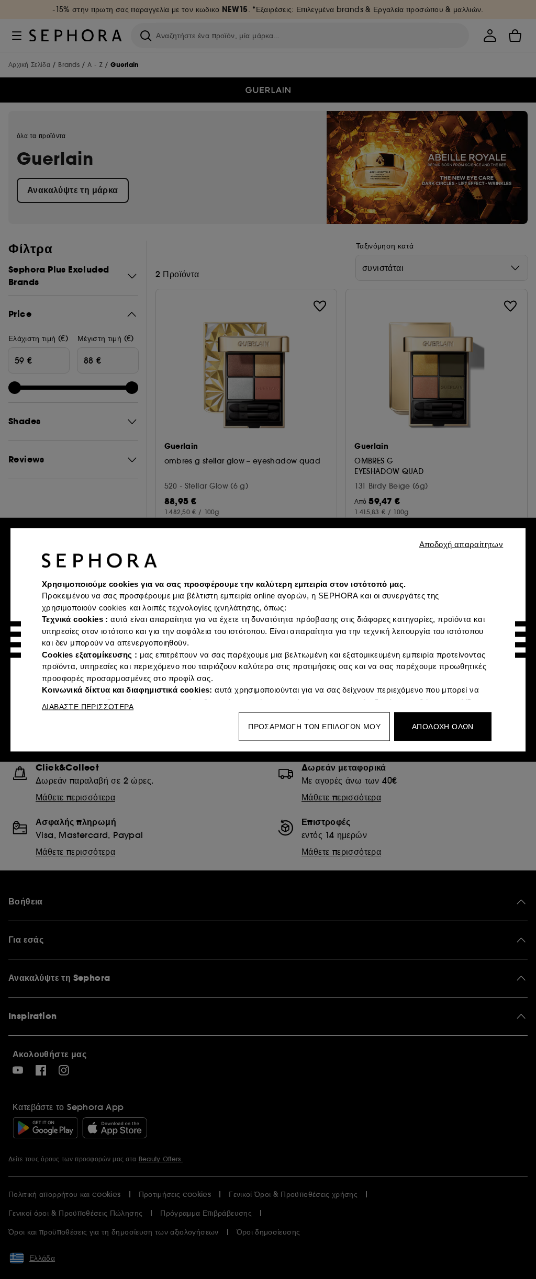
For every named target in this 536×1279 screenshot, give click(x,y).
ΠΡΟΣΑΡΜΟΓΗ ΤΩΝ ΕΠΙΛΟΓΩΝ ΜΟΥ (314, 726)
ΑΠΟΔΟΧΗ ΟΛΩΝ (443, 726)
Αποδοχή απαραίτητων (461, 543)
